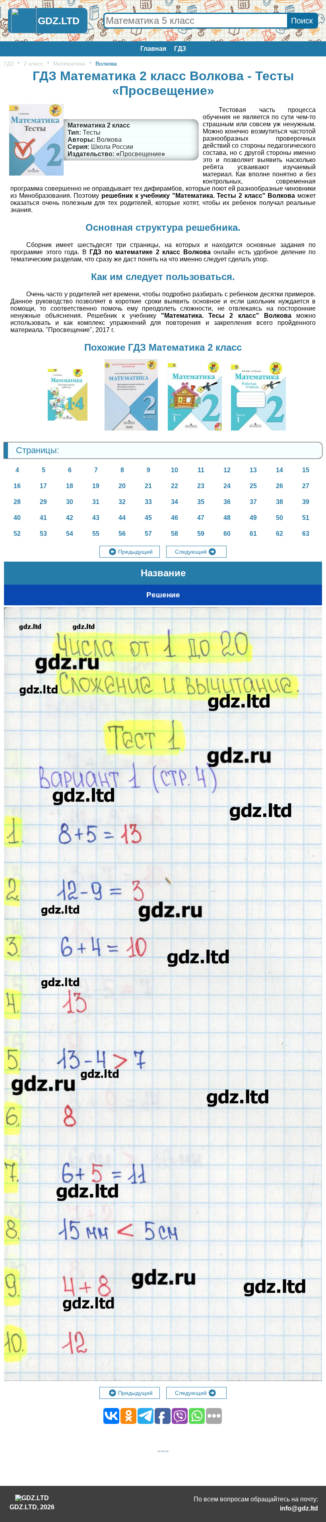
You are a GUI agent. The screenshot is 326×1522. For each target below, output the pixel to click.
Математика (69, 63)
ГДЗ (180, 48)
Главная (153, 48)
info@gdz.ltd (299, 1508)
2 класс (33, 63)
